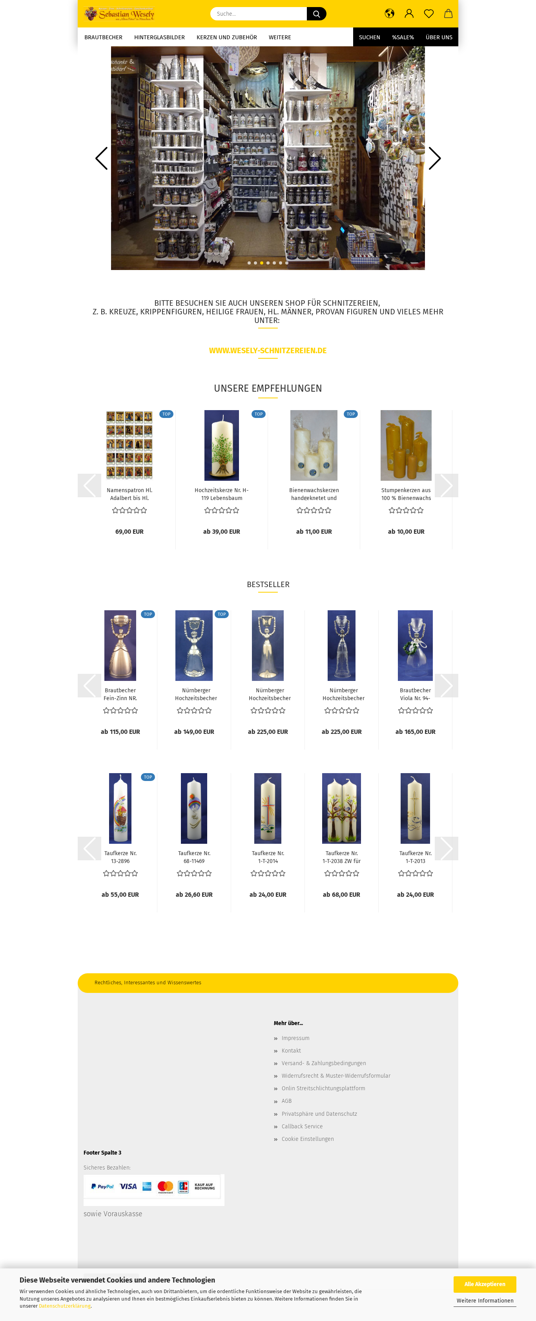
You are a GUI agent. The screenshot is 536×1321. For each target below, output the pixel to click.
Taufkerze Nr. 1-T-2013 (415, 856)
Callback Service (302, 1126)
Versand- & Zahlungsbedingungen (324, 1063)
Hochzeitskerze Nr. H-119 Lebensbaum (222, 493)
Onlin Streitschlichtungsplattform (323, 1088)
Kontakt (291, 1050)
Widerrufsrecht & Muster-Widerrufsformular (336, 1076)
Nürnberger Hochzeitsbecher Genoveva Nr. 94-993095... (270, 694)
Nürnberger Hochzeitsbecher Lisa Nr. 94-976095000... (196, 694)
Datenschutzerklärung (65, 1306)
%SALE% (403, 37)
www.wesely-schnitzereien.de (268, 350)
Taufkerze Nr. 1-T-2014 (268, 856)
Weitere (280, 37)
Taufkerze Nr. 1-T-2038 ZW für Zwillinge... (342, 856)
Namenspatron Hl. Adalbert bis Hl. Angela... (129, 493)
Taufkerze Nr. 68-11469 (194, 856)
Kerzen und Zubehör (227, 37)
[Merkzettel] (429, 13)
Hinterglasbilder (159, 37)
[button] (389, 13)
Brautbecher (103, 37)
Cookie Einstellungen (308, 1139)
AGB (287, 1101)
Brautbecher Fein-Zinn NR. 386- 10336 (120, 694)
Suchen (369, 37)
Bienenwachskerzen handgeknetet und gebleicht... (314, 493)
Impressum (296, 1038)
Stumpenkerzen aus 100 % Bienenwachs (406, 493)
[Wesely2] (122, 13)
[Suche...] (316, 13)
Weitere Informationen (485, 1300)
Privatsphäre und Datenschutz (319, 1114)
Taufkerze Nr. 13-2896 (120, 856)
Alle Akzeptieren (485, 1284)
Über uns (439, 37)
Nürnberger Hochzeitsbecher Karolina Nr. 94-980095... (344, 694)
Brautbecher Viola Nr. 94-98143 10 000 (415, 694)
